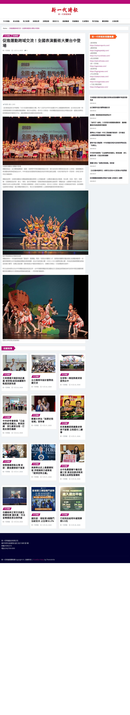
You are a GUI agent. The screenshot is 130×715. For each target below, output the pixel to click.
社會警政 (85, 21)
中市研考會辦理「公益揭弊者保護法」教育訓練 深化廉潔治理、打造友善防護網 (14, 424)
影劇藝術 (75, 21)
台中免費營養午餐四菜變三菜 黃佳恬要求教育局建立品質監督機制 (71, 472)
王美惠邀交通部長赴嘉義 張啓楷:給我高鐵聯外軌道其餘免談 (14, 381)
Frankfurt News (38, 560)
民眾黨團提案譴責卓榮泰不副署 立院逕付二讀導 (71, 429)
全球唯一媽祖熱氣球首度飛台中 (100, 115)
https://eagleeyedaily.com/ (99, 50)
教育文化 (56, 21)
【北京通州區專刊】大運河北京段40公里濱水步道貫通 (108, 170)
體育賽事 (105, 21)
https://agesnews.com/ (98, 66)
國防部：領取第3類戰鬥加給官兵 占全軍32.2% (43, 519)
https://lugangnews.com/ (99, 71)
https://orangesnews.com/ (99, 82)
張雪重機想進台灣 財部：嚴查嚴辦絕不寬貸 (14, 466)
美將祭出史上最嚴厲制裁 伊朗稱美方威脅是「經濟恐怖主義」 (42, 470)
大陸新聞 (115, 21)
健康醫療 (66, 21)
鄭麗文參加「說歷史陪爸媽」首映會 (42, 420)
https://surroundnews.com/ (100, 56)
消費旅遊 (46, 21)
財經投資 (36, 21)
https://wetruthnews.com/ (99, 61)
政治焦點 (16, 21)
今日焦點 (6, 21)
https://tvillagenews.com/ (99, 87)
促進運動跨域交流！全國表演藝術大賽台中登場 (24, 28)
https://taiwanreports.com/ (100, 45)
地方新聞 (26, 21)
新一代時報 (6, 50)
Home (5, 28)
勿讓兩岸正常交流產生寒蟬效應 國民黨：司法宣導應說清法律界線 (14, 515)
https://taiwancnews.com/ (99, 76)
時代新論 (95, 21)
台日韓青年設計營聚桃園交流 (100, 107)
